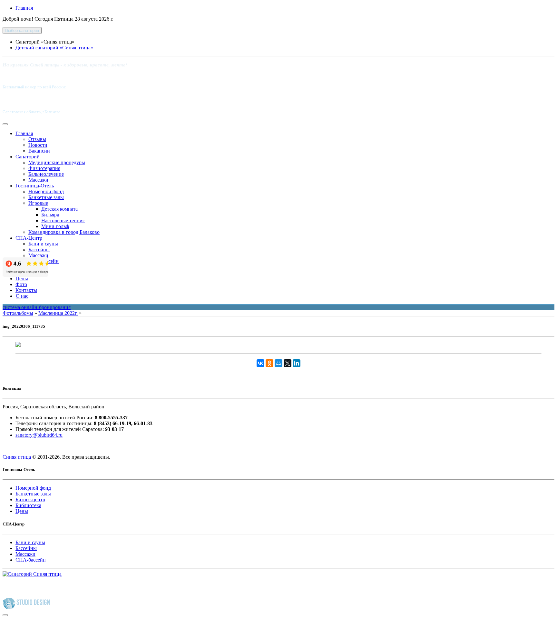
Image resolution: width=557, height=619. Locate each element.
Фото (21, 284)
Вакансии (39, 151)
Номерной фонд (46, 191)
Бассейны (39, 249)
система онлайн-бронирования (37, 307)
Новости (37, 145)
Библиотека (28, 505)
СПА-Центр (28, 238)
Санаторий (27, 156)
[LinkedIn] (296, 363)
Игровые (38, 203)
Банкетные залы (46, 197)
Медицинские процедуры (56, 162)
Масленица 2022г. (58, 313)
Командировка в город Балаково (64, 232)
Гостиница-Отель (34, 185)
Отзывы (37, 139)
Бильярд (50, 214)
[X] (287, 363)
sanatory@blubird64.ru (39, 435)
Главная (24, 8)
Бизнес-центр (30, 499)
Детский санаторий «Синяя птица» (54, 47)
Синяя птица (17, 457)
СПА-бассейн (30, 560)
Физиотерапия (44, 168)
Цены (21, 278)
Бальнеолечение (46, 174)
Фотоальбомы (18, 313)
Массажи (38, 180)
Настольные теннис (63, 220)
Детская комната (59, 209)
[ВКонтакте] (260, 363)
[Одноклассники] (269, 363)
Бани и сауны (43, 243)
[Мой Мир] (278, 363)
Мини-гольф (55, 226)
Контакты (26, 290)
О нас (22, 296)
